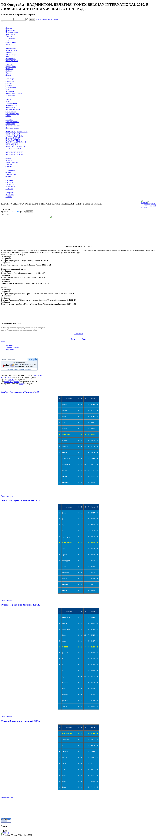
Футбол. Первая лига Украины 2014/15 (20, 605)
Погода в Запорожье (25, 369)
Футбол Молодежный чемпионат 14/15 (20, 500)
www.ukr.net (37, 375)
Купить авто (6, 378)
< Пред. (72, 339)
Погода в (19, 362)
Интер (21, 384)
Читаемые (9, 345)
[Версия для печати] (144, 203)
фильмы (11, 380)
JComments (78, 334)
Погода (4, 359)
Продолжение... (7, 496)
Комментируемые (12, 347)
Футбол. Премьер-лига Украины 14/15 (20, 392)
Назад (3, 341)
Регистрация (53, 19)
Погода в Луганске (12, 369)
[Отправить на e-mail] (151, 203)
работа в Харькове (11, 382)
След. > (85, 339)
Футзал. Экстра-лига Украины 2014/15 (20, 721)
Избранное (10, 349)
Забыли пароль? (41, 19)
